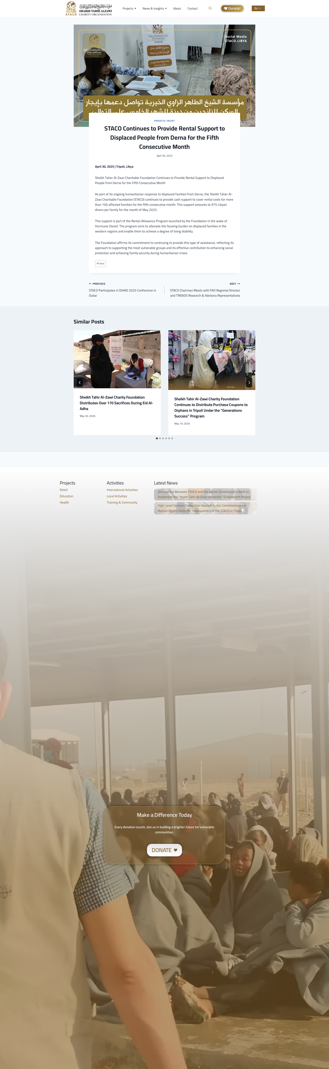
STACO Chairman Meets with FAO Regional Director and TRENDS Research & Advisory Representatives (205, 289)
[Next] (249, 382)
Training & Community (122, 502)
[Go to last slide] (80, 382)
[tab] (157, 438)
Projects (159, 121)
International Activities (122, 490)
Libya (100, 263)
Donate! (234, 8)
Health (64, 502)
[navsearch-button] (210, 8)
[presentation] (117, 359)
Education (66, 496)
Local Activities (117, 496)
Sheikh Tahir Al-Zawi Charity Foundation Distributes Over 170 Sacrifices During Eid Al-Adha (116, 403)
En (256, 8)
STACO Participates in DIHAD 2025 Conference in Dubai (122, 289)
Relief (171, 121)
